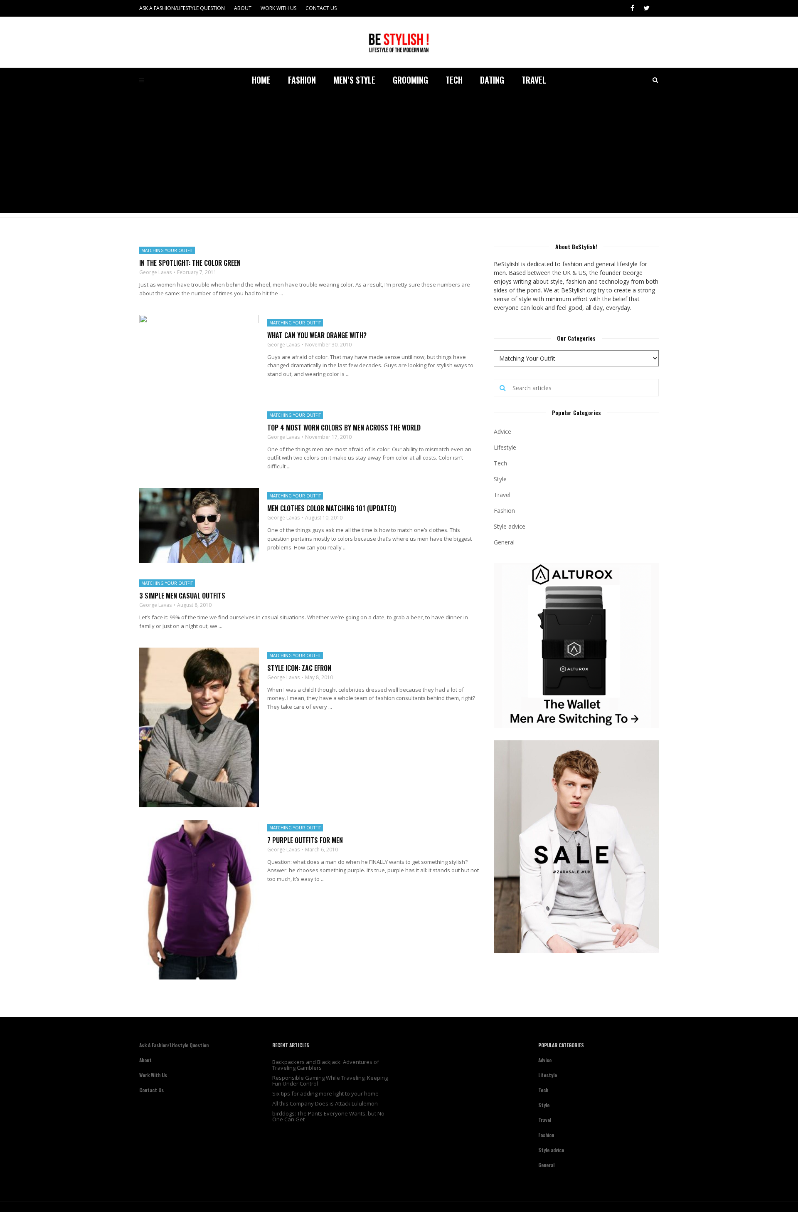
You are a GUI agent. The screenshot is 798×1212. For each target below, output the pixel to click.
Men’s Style (354, 80)
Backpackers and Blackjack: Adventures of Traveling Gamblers (325, 1064)
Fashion (302, 80)
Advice (502, 431)
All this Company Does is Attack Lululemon (325, 1103)
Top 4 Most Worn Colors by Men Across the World (344, 427)
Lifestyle (505, 447)
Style (500, 479)
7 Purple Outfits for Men (305, 840)
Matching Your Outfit (167, 250)
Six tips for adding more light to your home (325, 1093)
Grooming (410, 80)
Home (261, 80)
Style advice (509, 526)
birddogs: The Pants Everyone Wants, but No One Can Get (328, 1116)
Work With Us (278, 8)
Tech (454, 80)
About (242, 8)
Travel (534, 80)
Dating (492, 80)
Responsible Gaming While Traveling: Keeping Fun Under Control (330, 1080)
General (504, 542)
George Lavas (155, 272)
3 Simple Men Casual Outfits (182, 595)
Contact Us (321, 8)
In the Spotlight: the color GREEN (190, 263)
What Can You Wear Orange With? (317, 335)
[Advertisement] (399, 154)
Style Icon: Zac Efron (299, 668)
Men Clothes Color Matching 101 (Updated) (331, 508)
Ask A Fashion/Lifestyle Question (182, 8)
